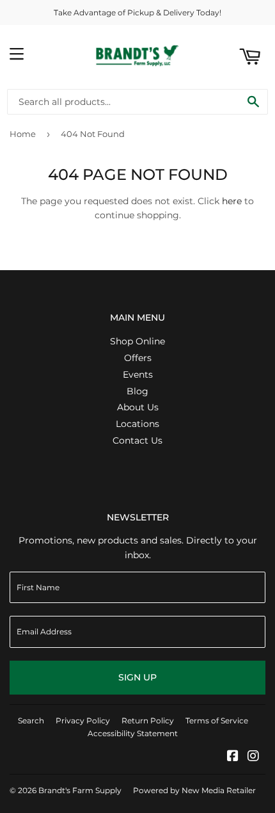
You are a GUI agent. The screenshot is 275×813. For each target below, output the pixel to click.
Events (138, 374)
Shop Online (137, 341)
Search (31, 720)
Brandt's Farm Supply (80, 790)
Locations (137, 424)
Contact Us (137, 440)
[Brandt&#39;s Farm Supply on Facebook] (233, 757)
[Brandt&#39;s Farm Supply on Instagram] (253, 757)
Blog (137, 391)
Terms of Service (216, 720)
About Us (138, 407)
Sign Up (137, 677)
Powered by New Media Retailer (194, 790)
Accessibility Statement (133, 733)
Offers (138, 358)
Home (23, 134)
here (232, 201)
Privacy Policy (83, 720)
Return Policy (148, 720)
